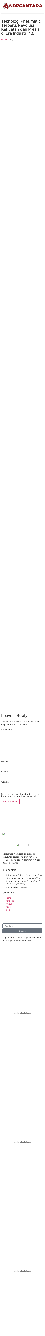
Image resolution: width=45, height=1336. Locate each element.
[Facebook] (5, 917)
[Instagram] (12, 917)
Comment (6, 730)
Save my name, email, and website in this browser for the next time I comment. (20, 795)
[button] (22, 13)
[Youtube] (26, 917)
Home (4, 39)
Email (4, 772)
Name (4, 762)
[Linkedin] (33, 917)
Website (5, 782)
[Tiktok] (19, 917)
